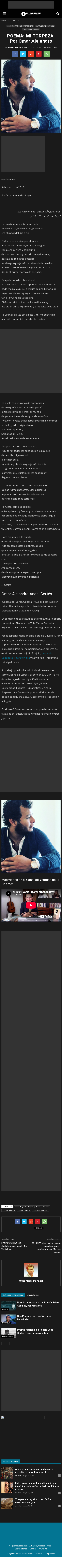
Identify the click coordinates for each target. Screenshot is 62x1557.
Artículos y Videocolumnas (40, 1546)
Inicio (3, 20)
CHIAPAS (5, 1309)
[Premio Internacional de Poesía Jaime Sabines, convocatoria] (8, 1306)
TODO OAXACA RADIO (31, 29)
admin (18, 1475)
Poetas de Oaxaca (40, 1210)
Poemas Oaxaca (42, 1207)
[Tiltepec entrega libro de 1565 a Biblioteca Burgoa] (7, 1503)
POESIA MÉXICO (9, 1210)
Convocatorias (7, 1337)
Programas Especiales (18, 1546)
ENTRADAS (6, 1323)
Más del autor (33, 1295)
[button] (58, 14)
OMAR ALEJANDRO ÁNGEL (44, 26)
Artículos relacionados (13, 1295)
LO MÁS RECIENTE (26, 26)
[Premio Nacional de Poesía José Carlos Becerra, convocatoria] (8, 1333)
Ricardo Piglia (22, 657)
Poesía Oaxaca (24, 1210)
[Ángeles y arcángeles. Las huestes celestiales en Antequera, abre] (7, 1473)
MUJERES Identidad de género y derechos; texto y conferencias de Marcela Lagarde (46, 1248)
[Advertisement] (31, 5)
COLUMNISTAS (12, 26)
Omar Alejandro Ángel (17, 47)
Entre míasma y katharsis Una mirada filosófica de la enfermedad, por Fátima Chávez (37, 1486)
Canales (33, 1549)
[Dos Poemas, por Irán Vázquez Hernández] (8, 1319)
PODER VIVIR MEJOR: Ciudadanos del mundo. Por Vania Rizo (14, 1246)
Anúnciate (43, 1549)
